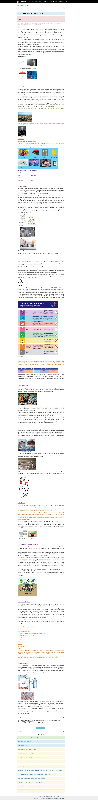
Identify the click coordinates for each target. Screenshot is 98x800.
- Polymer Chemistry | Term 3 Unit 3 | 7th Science (30, 757)
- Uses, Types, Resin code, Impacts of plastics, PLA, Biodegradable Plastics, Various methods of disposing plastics (40, 770)
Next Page (61, 7)
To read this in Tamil (40, 727)
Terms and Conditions (46, 796)
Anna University (35, 1)
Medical (40, 1)
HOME (29, 1)
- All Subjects (24, 741)
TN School (55, 1)
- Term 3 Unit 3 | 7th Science (26, 753)
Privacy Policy (41, 796)
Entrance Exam (61, 1)
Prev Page (20, 7)
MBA (51, 1)
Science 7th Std (23, 5)
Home (18, 5)
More (67, 1)
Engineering (46, 1)
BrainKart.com (23, 1)
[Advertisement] (73, 22)
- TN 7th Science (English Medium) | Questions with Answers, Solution (33, 737)
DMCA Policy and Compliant (55, 796)
